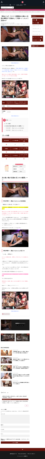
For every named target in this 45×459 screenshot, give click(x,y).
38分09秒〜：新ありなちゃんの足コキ (14, 130)
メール (2, 429)
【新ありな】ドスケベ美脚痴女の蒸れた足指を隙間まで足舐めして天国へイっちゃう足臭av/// (26, 11)
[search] (13, 8)
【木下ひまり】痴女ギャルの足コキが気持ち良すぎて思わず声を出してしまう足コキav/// (21, 376)
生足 (10, 4)
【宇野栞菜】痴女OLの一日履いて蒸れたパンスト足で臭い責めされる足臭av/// (21, 352)
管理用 (25, 4)
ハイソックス (37, 34)
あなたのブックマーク (5, 4)
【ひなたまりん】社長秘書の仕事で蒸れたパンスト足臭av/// (21, 383)
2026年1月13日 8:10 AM (7, 399)
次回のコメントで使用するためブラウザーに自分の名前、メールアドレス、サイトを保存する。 (15, 439)
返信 (26, 405)
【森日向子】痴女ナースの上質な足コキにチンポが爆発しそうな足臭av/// (21, 360)
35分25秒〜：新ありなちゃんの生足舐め (15, 128)
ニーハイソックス (37, 31)
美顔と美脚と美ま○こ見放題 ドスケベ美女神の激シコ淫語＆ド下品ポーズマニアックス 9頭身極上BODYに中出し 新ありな (15, 70)
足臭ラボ (25, 456)
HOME (3, 11)
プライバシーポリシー (31, 453)
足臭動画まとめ (37, 40)
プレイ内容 (7, 123)
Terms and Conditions (22, 453)
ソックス (13, 4)
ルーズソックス (37, 28)
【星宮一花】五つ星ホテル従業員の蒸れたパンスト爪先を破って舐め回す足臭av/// (21, 367)
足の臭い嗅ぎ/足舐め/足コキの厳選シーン (14, 126)
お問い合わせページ (13, 453)
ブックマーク (6, 313)
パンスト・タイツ (19, 4)
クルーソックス (37, 25)
